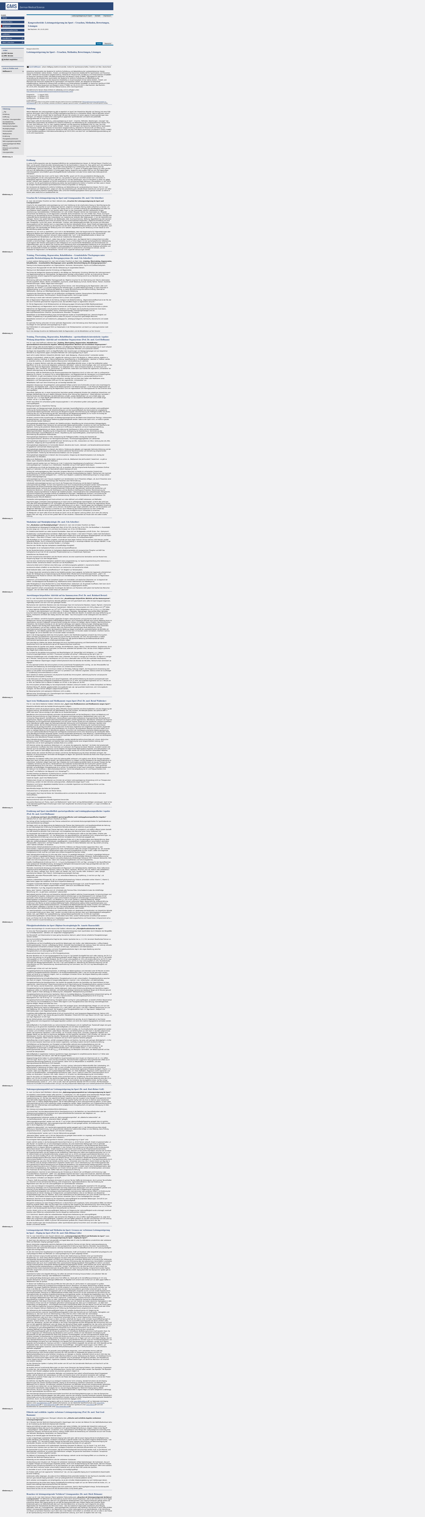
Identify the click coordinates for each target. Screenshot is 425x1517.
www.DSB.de (90, 1405)
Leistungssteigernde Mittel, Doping (12, 144)
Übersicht (108, 43)
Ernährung (6, 136)
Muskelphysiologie (9, 129)
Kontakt (97, 16)
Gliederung (6, 157)
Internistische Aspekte (10, 126)
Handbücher (7, 38)
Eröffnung (6, 117)
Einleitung (6, 114)
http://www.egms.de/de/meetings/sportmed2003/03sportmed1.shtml (50, 91)
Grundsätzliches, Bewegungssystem (9, 122)
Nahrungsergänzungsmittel (12, 141)
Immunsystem (7, 131)
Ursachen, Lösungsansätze (11, 119)
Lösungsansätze (8, 152)
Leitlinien (6, 34)
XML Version (8, 56)
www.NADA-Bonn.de (43, 1403)
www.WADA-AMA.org (81, 1401)
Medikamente (7, 133)
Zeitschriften (7, 22)
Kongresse (6, 26)
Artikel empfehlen (10, 59)
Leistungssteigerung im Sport (82, 16)
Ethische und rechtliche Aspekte (11, 149)
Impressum (107, 16)
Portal (4, 18)
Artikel (99, 43)
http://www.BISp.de (62, 1406)
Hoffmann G (7, 71)
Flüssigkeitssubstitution (10, 139)
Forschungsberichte (10, 30)
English (3, 15)
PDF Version (8, 53)
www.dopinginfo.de (50, 1405)
